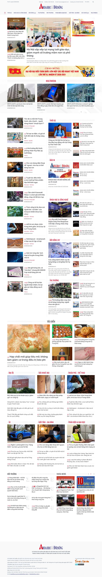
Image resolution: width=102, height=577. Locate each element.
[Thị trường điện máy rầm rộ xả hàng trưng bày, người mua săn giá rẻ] (60, 290)
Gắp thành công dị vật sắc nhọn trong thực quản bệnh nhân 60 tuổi (87, 272)
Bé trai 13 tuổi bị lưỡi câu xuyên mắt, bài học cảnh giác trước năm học (50, 458)
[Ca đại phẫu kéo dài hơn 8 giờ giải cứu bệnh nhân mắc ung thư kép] (76, 295)
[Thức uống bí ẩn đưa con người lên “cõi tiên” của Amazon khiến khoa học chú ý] (15, 211)
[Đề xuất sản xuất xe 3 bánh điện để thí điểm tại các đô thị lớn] (76, 205)
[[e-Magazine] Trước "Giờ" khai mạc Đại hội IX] (66, 482)
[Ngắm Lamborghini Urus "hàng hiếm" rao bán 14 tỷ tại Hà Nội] (21, 433)
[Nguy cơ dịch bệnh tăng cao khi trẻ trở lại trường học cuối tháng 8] (85, 353)
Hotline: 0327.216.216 (49, 2)
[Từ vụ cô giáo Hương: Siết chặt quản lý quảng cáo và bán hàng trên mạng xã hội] (81, 433)
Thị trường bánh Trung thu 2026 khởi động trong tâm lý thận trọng (85, 341)
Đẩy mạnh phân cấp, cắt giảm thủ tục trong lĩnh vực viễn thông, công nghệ (62, 364)
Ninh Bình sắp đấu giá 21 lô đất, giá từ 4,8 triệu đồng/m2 (20, 409)
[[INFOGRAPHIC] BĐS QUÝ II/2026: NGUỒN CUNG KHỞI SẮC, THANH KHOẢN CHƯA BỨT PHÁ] (76, 304)
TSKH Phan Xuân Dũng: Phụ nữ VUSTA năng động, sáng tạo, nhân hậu (65, 510)
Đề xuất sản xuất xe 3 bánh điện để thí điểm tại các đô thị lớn (87, 204)
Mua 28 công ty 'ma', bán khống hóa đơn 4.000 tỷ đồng (86, 134)
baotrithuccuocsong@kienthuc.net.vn (19, 574)
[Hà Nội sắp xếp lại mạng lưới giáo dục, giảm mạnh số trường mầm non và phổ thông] (49, 32)
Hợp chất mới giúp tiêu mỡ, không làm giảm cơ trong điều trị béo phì (87, 232)
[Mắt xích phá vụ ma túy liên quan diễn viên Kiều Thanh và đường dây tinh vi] (16, 46)
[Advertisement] (51, 526)
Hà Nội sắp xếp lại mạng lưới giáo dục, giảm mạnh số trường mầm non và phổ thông (48, 52)
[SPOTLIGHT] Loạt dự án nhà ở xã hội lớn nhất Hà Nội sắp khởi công (20, 105)
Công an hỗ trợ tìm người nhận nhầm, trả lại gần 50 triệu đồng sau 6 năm (33, 285)
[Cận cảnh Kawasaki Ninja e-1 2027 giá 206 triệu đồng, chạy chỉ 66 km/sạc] (15, 196)
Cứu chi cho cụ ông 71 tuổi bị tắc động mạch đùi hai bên (50, 409)
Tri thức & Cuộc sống (82, 561)
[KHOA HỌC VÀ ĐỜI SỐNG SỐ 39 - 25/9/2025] (76, 183)
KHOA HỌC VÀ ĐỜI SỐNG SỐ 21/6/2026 (59, 181)
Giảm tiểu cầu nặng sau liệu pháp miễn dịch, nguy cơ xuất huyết (50, 396)
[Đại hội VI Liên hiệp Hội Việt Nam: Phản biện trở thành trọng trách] (16, 24)
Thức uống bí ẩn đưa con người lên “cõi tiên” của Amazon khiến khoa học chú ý (34, 210)
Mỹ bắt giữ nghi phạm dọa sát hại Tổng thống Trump (19, 458)
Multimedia (94, 12)
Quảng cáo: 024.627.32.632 (76, 2)
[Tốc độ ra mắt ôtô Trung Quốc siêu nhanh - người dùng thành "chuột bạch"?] (15, 123)
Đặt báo (41, 2)
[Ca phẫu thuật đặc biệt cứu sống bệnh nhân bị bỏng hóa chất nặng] (76, 255)
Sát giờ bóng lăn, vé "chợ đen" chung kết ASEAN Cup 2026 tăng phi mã (34, 270)
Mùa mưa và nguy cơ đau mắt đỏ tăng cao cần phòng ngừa (87, 263)
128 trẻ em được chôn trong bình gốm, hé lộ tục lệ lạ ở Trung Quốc (34, 226)
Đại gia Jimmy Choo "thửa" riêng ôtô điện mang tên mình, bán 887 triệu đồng (87, 214)
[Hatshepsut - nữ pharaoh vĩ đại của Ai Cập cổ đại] (15, 243)
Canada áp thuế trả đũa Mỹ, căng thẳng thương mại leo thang (86, 125)
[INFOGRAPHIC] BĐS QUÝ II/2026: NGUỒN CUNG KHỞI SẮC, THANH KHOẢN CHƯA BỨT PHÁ (87, 304)
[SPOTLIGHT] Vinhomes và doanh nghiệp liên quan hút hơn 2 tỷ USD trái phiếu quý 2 (80, 105)
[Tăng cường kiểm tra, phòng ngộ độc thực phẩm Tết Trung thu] (76, 314)
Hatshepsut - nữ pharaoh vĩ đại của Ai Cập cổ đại (34, 240)
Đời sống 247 (32, 12)
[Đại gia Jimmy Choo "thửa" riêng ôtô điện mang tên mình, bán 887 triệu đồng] (76, 214)
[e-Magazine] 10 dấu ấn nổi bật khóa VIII (85, 491)
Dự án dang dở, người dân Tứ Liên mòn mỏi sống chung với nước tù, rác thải (16, 498)
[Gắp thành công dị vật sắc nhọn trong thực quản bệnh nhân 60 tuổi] (76, 273)
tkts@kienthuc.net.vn (34, 574)
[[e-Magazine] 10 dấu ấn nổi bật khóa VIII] (86, 482)
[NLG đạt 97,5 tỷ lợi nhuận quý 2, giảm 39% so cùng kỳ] (21, 384)
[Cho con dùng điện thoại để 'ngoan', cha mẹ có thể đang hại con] (15, 167)
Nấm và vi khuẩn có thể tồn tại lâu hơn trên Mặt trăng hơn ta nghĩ (86, 223)
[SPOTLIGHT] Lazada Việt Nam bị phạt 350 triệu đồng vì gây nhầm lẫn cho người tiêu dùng (50, 105)
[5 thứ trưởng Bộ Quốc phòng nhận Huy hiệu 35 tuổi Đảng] (15, 152)
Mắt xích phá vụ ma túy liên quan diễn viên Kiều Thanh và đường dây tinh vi (16, 56)
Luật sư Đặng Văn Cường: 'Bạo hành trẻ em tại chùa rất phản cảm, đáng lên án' (80, 454)
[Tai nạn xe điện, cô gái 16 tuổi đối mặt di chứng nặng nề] (15, 137)
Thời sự (9, 12)
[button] (88, 474)
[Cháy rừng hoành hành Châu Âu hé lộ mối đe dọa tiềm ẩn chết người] (76, 153)
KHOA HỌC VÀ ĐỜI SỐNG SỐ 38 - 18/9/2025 (87, 191)
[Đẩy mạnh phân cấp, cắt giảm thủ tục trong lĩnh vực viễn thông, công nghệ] (62, 353)
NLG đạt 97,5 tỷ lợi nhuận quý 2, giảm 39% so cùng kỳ (20, 396)
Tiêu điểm (51, 321)
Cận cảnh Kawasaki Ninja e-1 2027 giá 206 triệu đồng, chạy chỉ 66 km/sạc (34, 194)
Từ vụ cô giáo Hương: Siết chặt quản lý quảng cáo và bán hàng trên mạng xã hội (81, 447)
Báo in (52, 160)
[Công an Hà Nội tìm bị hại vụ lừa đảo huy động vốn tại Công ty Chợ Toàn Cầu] (60, 130)
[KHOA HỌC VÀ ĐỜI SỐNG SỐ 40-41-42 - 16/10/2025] (76, 174)
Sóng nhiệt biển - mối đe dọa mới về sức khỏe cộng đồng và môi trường (16, 479)
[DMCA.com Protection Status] (79, 564)
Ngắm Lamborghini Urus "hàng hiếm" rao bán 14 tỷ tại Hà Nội (20, 446)
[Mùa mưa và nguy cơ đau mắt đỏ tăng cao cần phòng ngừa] (76, 264)
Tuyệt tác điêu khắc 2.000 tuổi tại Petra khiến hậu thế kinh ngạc (33, 180)
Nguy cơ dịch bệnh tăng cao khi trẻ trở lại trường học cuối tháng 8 (84, 364)
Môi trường (50, 12)
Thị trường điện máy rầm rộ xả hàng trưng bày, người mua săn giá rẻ (59, 302)
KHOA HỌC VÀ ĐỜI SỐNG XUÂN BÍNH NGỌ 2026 (87, 164)
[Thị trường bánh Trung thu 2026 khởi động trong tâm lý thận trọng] (85, 331)
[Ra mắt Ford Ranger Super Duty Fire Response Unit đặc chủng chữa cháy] (60, 209)
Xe (10, 422)
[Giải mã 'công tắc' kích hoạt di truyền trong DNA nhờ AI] (15, 257)
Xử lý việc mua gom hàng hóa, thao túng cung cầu (41, 498)
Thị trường (41, 12)
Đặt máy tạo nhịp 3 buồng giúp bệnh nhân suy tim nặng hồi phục (49, 415)
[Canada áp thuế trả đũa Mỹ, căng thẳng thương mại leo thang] (76, 126)
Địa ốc (11, 372)
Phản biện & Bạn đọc (61, 12)
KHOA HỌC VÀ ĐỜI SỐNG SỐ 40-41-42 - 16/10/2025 (87, 173)
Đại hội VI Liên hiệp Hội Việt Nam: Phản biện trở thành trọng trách (15, 33)
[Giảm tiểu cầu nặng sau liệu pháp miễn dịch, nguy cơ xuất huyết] (51, 384)
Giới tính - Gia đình (74, 12)
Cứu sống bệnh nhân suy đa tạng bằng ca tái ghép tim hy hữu (59, 262)
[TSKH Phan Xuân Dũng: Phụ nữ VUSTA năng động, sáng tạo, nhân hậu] (66, 500)
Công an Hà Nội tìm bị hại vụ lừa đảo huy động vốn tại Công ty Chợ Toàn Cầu (59, 142)
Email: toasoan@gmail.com (62, 2)
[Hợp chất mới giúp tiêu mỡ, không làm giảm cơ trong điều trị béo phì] (76, 233)
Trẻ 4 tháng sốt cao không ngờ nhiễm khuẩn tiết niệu (50, 403)
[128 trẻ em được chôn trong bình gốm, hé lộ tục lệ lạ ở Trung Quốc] (15, 228)
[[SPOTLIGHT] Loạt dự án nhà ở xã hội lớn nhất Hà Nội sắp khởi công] (21, 93)
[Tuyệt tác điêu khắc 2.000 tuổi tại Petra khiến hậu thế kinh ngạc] (15, 182)
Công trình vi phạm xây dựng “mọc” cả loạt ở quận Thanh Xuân (20, 403)
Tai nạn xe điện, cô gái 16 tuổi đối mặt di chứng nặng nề (34, 136)
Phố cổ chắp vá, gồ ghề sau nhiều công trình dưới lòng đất (41, 508)
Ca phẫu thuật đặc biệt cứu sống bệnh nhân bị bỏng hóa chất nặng (86, 254)
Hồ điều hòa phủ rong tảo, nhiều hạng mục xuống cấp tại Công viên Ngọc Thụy (40, 479)
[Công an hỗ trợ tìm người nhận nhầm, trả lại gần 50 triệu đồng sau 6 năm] (15, 286)
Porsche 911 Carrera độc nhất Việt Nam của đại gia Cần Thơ (19, 452)
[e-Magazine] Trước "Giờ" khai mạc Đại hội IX (65, 491)
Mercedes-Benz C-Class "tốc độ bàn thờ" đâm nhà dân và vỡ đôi (20, 464)
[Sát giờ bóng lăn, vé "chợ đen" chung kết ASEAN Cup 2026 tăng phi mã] (15, 272)
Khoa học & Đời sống (51, 6)
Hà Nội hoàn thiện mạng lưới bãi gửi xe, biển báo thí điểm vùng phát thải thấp (16, 507)
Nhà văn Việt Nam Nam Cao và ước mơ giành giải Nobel (80, 467)
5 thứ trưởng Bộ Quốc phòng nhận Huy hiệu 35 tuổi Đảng (33, 150)
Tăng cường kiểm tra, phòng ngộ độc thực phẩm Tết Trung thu (86, 313)
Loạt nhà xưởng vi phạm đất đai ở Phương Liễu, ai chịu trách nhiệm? (79, 460)
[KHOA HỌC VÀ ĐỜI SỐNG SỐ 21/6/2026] (60, 170)
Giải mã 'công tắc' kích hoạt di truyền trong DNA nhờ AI (33, 255)
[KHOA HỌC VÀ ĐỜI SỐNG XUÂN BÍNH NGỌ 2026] (76, 165)
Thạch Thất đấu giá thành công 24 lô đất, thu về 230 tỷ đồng (20, 415)
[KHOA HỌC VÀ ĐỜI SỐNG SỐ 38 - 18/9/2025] (76, 192)
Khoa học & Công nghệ (20, 12)
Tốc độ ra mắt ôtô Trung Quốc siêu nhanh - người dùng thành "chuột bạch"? (34, 121)
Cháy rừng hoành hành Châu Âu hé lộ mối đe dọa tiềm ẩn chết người (87, 152)
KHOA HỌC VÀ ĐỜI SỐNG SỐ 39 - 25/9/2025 (87, 182)
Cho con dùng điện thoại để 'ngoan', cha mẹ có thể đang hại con (34, 165)
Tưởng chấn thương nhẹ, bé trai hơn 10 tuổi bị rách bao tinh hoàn (50, 464)
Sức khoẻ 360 (85, 12)
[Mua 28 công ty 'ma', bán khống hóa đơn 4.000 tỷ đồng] (76, 135)
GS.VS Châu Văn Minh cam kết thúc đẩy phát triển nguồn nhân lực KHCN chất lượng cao (85, 511)
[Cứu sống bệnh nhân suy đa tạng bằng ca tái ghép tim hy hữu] (60, 250)
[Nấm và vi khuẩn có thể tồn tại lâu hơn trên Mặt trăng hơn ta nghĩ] (76, 224)
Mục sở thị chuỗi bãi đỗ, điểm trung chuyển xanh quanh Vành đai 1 (16, 488)
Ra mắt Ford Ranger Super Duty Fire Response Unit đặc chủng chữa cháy (58, 221)
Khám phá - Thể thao (29, 184)
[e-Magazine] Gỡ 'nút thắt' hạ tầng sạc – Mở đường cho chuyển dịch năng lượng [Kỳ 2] (41, 489)
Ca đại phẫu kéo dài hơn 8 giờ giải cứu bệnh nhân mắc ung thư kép (86, 294)
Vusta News (61, 473)
